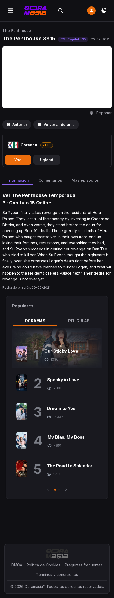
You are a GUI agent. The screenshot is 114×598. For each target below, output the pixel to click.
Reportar (104, 112)
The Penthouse (16, 30)
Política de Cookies (43, 565)
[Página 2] (59, 490)
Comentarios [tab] (50, 180)
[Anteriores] (48, 489)
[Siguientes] (65, 489)
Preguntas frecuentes (84, 565)
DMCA (16, 565)
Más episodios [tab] (85, 180)
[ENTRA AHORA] (91, 10)
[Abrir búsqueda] (60, 10)
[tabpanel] (57, 410)
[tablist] (57, 320)
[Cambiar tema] (103, 10)
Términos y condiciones (57, 574)
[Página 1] (55, 490)
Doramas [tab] (35, 320)
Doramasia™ (35, 586)
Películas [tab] (79, 320)
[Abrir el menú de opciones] (10, 10)
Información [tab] (18, 180)
